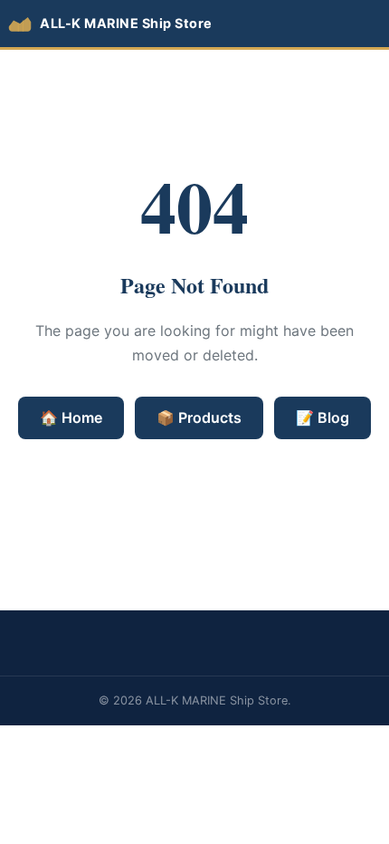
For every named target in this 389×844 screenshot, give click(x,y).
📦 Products (199, 417)
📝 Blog (322, 417)
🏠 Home (71, 417)
